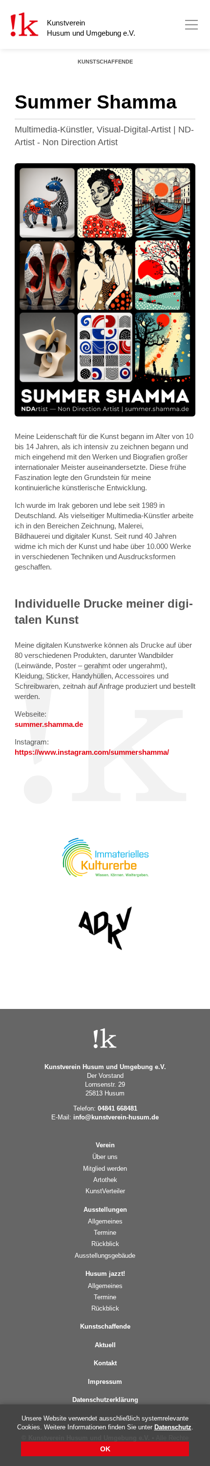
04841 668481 (117, 1108)
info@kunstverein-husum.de (116, 1117)
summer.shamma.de (49, 724)
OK (105, 1449)
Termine (105, 1232)
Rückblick (105, 1243)
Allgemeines (105, 1221)
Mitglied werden (105, 1168)
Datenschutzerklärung (105, 1399)
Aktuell (105, 1345)
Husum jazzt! (105, 1273)
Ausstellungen (105, 1209)
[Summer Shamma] (105, 289)
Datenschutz (172, 1427)
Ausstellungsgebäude (105, 1255)
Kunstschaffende (105, 62)
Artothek (105, 1179)
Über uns (105, 1156)
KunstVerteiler (105, 1191)
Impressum (105, 1381)
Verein (105, 1145)
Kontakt (105, 1363)
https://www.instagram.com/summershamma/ (92, 752)
